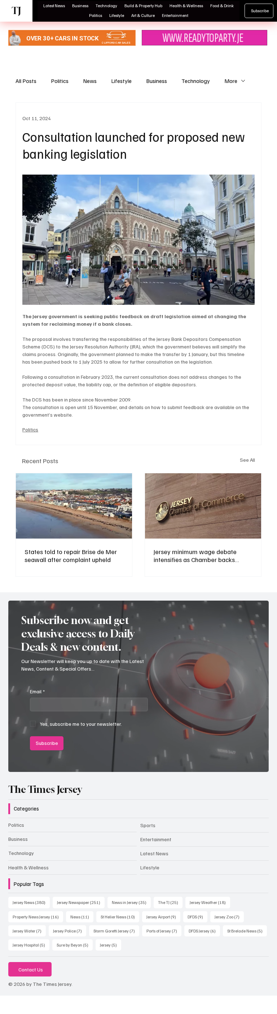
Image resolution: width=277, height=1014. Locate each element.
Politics (60, 80)
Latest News (154, 853)
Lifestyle (121, 80)
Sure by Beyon (75, 945)
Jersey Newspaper (81, 902)
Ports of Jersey (163, 931)
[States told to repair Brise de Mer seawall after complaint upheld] (74, 506)
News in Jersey (131, 902)
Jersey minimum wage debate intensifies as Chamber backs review (195, 555)
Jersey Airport (163, 916)
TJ (16, 10)
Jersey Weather (210, 902)
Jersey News (31, 902)
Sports (147, 825)
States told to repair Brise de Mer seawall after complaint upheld (71, 555)
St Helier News (120, 916)
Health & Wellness (28, 867)
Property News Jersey (38, 916)
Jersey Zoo (229, 916)
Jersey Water (29, 931)
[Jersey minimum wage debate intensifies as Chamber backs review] (203, 506)
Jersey (110, 945)
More (230, 80)
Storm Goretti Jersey (116, 931)
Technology (195, 80)
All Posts (26, 80)
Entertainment (155, 839)
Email (37, 691)
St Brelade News (247, 931)
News (90, 80)
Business (156, 80)
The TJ (170, 902)
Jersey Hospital (31, 945)
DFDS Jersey (204, 931)
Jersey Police (69, 931)
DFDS (197, 916)
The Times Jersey (45, 789)
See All (247, 460)
